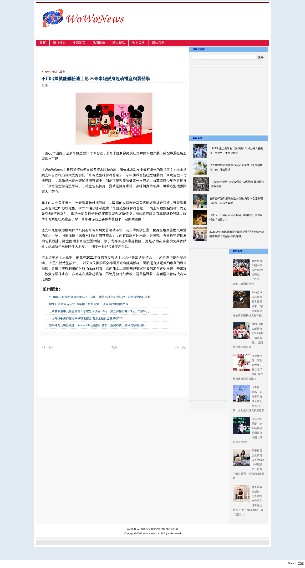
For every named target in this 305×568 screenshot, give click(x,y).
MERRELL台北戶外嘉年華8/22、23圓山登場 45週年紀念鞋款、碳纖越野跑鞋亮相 (100, 297)
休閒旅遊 (99, 43)
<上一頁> (47, 347)
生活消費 (79, 43)
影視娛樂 (59, 43)
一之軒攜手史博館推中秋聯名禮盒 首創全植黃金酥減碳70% (86, 318)
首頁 (43, 43)
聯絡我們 (158, 43)
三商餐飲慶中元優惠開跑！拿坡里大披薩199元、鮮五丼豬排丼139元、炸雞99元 (99, 311)
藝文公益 (138, 43)
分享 (44, 85)
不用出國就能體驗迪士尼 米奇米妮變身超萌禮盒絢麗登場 (95, 78)
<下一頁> (181, 347)
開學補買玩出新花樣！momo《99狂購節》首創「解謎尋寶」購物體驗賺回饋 (97, 325)
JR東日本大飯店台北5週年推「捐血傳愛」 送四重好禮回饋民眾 (88, 304)
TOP (301, 563)
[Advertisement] (218, 27)
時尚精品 (118, 43)
